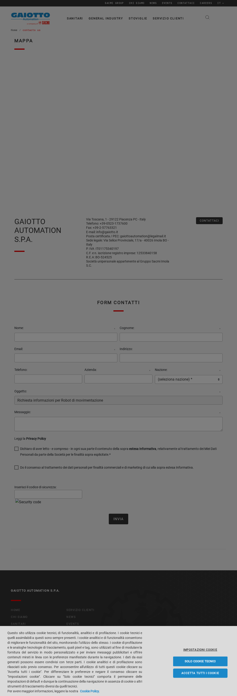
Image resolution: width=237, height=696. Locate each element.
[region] (118, 661)
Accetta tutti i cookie (200, 673)
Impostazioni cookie (200, 649)
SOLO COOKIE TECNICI (200, 661)
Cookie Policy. (90, 691)
